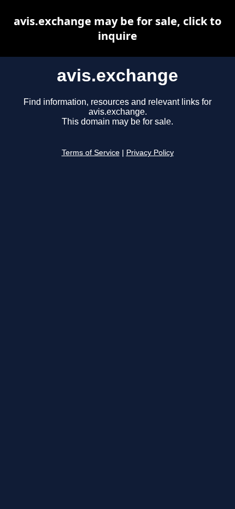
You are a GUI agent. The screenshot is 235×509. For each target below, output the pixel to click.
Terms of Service (91, 153)
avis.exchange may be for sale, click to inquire (117, 28)
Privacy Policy (150, 153)
